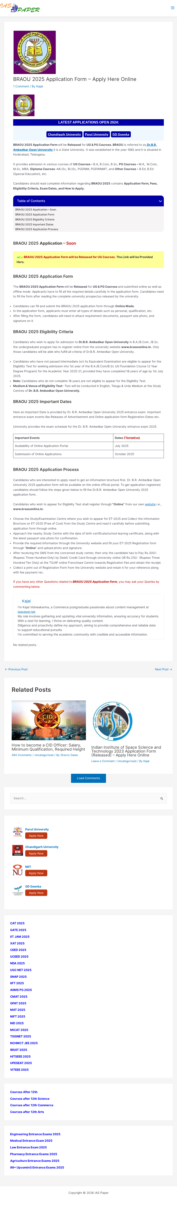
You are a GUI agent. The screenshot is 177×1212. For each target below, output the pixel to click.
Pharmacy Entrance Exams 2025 (33, 1154)
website (150, 504)
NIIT (28, 866)
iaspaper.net (26, 611)
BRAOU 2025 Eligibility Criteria (34, 219)
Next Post (163, 669)
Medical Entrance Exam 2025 (31, 1140)
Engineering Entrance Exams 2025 (35, 1134)
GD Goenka (120, 134)
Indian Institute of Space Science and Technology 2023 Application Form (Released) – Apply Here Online (126, 751)
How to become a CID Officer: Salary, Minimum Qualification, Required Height (48, 747)
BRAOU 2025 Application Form (34, 214)
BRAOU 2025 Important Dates (34, 224)
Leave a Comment (103, 761)
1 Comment (21, 86)
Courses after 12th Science (29, 1098)
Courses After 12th (24, 1092)
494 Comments (22, 755)
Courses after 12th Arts (27, 1112)
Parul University (96, 134)
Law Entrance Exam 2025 (28, 1147)
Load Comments (88, 778)
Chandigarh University (64, 134)
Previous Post (16, 669)
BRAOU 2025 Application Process (37, 229)
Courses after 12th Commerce (31, 1105)
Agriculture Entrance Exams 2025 (34, 1160)
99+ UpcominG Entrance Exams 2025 (37, 1167)
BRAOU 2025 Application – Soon (35, 209)
